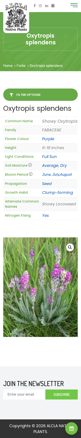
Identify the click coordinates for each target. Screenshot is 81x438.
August (66, 174)
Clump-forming (57, 192)
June (46, 174)
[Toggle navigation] (74, 5)
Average (50, 165)
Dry (63, 165)
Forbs (21, 66)
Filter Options (28, 95)
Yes (45, 215)
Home (8, 66)
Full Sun (49, 156)
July (55, 174)
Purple (48, 139)
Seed (47, 183)
